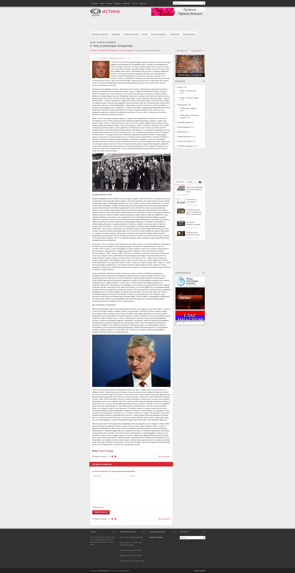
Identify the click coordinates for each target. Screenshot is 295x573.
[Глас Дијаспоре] (190, 325)
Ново (190, 182)
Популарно (180, 182)
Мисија (102, 3)
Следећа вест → (198, 50)
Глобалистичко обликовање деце (192, 233)
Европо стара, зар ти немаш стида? (132, 561)
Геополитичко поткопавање (191, 200)
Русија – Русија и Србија (189, 97)
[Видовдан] (190, 309)
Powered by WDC (199, 571)
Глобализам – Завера (188, 108)
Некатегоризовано (184, 136)
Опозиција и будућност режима (193, 223)
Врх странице (164, 456)
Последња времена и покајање (131, 550)
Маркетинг (126, 3)
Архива (109, 3)
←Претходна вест (181, 50)
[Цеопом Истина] (105, 16)
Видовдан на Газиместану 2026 (131, 555)
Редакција (117, 3)
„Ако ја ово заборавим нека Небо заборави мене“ (194, 189)
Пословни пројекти (158, 34)
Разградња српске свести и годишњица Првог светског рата (194, 211)
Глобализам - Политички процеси (121, 50)
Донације (143, 3)
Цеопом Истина (103, 571)
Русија (144, 34)
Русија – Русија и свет (188, 90)
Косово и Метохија (131, 34)
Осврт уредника (189, 34)
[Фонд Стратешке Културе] (190, 286)
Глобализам (174, 34)
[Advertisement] (147, 24)
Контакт (135, 3)
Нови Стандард (106, 450)
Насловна (94, 3)
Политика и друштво (100, 34)
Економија (116, 34)
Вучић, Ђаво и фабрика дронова (131, 537)
